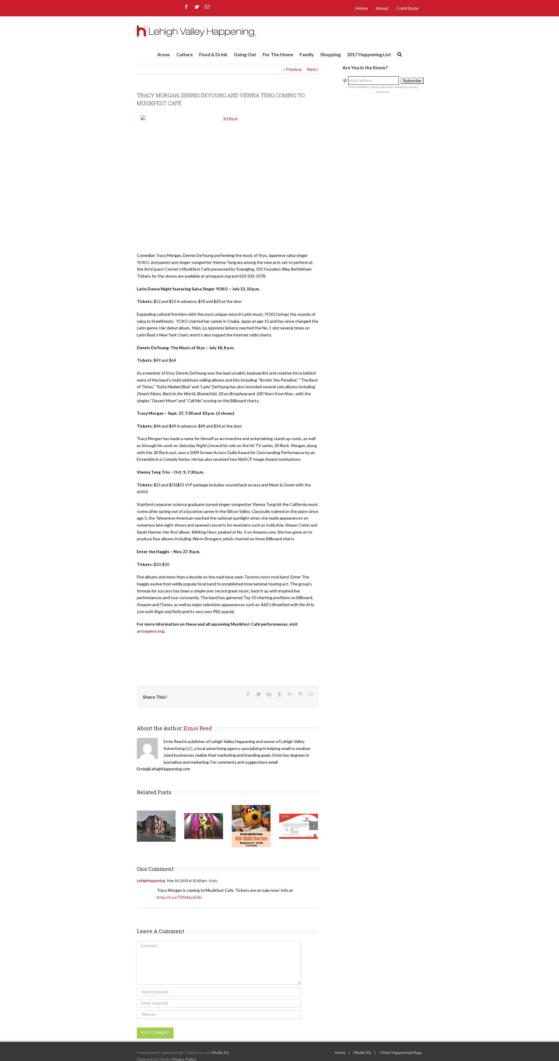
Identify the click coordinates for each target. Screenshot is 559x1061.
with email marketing (394, 87)
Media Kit (220, 1052)
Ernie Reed (198, 728)
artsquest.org (150, 631)
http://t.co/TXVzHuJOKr (179, 897)
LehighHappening (151, 880)
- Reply (212, 880)
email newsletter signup (364, 87)
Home (340, 1052)
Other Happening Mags (400, 1052)
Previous (294, 69)
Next (311, 69)
